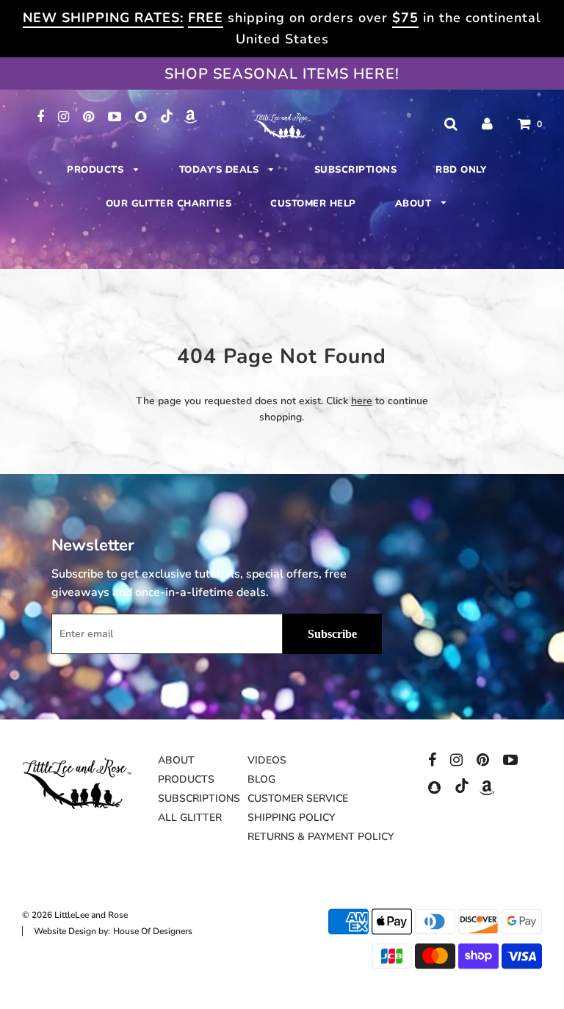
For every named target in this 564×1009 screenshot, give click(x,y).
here (361, 401)
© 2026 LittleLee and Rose (75, 915)
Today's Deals (220, 169)
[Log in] (487, 124)
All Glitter (190, 818)
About (415, 203)
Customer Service (297, 798)
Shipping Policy (291, 818)
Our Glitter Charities (169, 203)
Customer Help (313, 203)
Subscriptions (355, 169)
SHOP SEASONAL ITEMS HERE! (282, 74)
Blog (261, 779)
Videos (266, 760)
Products (97, 169)
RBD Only (460, 169)
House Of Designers (152, 931)
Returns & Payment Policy (320, 837)
